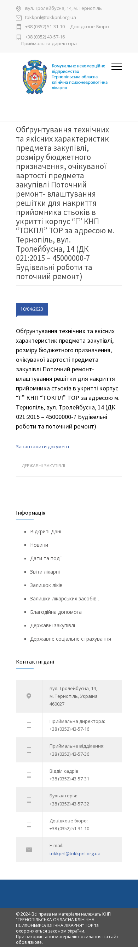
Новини (39, 544)
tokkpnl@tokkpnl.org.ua (50, 17)
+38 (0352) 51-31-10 (45, 27)
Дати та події (46, 558)
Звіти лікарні (45, 571)
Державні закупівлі (43, 466)
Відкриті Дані (45, 531)
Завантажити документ (43, 446)
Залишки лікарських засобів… (65, 598)
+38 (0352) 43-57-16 (45, 37)
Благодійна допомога (56, 612)
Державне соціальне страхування (70, 638)
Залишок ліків (46, 585)
